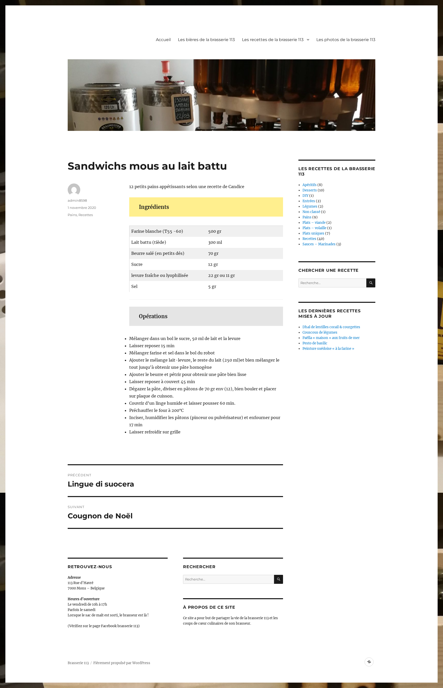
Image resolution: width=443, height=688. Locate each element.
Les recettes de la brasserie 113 (273, 39)
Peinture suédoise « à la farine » (328, 348)
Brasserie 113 (78, 663)
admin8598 (77, 200)
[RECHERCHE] (278, 579)
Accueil (163, 39)
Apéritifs (310, 185)
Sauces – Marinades (319, 244)
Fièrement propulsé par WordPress (121, 663)
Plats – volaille (314, 228)
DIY (305, 195)
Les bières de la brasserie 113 (206, 39)
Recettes (85, 215)
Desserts (310, 190)
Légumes (310, 206)
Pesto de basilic (315, 343)
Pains (72, 215)
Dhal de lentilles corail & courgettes (331, 327)
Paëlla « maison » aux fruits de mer (331, 338)
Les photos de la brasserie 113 (345, 39)
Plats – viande (314, 222)
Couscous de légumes (320, 332)
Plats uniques (313, 233)
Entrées (309, 201)
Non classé (311, 212)
